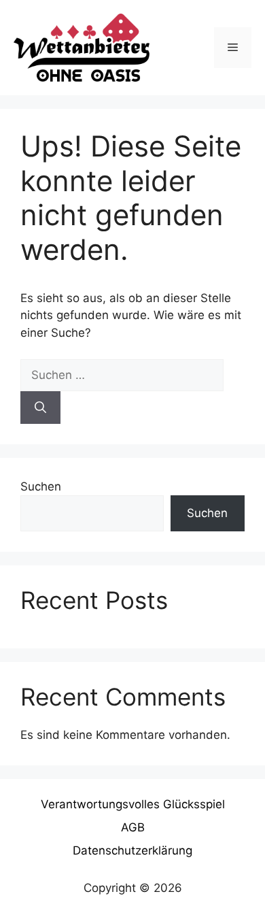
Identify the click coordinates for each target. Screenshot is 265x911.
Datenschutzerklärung (132, 850)
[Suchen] (40, 407)
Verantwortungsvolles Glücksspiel (133, 804)
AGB (133, 827)
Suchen (40, 486)
